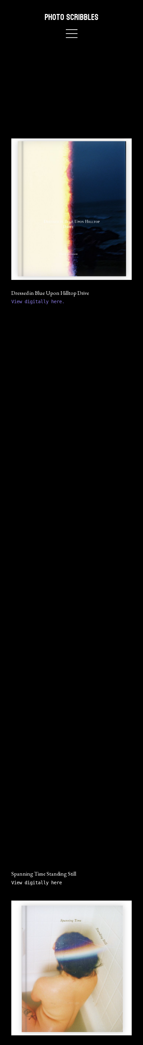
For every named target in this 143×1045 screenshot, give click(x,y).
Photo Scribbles (71, 17)
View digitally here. (39, 301)
